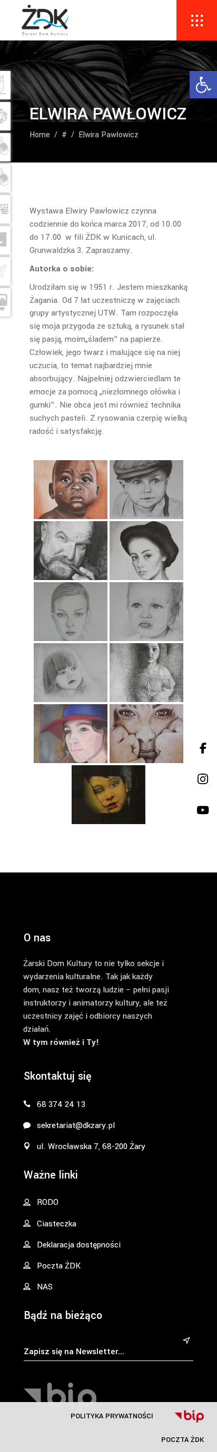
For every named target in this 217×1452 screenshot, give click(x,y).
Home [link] (39, 134)
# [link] (64, 134)
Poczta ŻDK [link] (182, 1440)
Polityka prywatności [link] (112, 1416)
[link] (203, 84)
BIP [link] (189, 1416)
